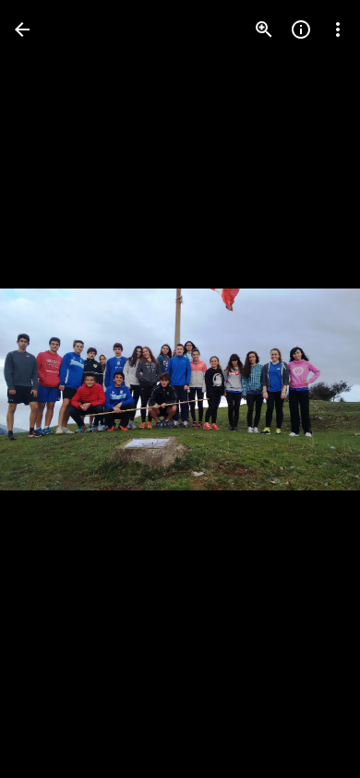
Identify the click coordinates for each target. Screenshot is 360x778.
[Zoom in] (264, 29)
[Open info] (300, 29)
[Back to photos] (22, 29)
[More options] (337, 29)
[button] (52, 389)
